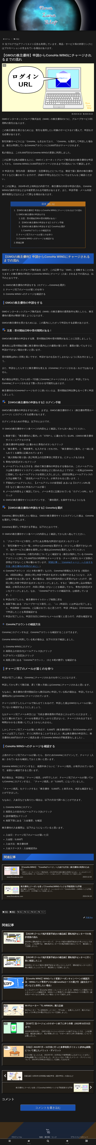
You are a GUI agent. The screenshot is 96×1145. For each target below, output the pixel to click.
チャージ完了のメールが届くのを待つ (35, 234)
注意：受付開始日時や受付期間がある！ (39, 218)
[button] (88, 642)
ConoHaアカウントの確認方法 (37, 230)
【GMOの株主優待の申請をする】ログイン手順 (42, 222)
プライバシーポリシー (79, 1137)
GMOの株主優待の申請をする (31, 214)
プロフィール (16, 1137)
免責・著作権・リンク (48, 1137)
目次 (44, 204)
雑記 (13, 912)
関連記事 (20, 242)
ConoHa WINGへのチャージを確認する (36, 238)
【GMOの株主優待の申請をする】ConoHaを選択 (43, 226)
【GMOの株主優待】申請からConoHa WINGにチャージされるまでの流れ (49, 210)
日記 (6, 912)
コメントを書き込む (48, 1107)
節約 (34, 912)
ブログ (42, 912)
